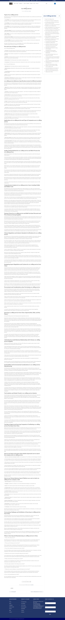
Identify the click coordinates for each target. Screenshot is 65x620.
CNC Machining (23, 601)
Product (31, 3)
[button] (59, 16)
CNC (26, 7)
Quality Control (26, 3)
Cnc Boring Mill (13, 591)
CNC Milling (23, 603)
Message (46, 609)
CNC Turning (23, 605)
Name (46, 601)
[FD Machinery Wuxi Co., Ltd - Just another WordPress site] (11, 4)
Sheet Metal (23, 608)
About (17, 3)
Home (15, 3)
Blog (34, 3)
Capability (20, 3)
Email (46, 605)
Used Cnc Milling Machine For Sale (36, 591)
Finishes (22, 610)
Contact (37, 3)
